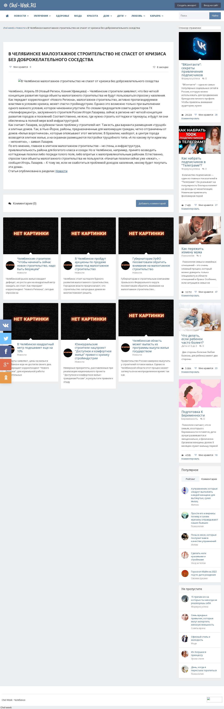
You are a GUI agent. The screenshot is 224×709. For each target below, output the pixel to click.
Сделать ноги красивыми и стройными (198, 556)
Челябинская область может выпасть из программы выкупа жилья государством (150, 346)
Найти (215, 15)
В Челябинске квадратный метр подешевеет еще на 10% (35, 347)
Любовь (136, 15)
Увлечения (41, 15)
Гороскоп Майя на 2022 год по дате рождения (204, 573)
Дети (120, 15)
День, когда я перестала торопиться (204, 669)
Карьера (155, 15)
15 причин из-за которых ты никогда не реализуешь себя (204, 600)
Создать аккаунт (186, 5)
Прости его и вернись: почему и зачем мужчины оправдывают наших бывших (204, 518)
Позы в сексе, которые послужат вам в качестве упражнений (203, 538)
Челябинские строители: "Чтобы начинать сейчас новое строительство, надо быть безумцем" (36, 264)
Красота (92, 15)
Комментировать (190, 118)
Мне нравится (22, 66)
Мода (78, 15)
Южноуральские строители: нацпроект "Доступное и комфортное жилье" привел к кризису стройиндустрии (93, 351)
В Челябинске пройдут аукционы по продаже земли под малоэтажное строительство (92, 264)
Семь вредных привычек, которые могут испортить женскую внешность (202, 620)
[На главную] (20, 5)
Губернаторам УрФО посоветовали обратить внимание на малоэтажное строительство (151, 264)
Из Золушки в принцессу (198, 653)
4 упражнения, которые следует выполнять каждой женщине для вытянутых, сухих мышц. (204, 495)
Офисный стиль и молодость (200, 638)
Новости (20, 15)
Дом (106, 15)
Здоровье (62, 15)
